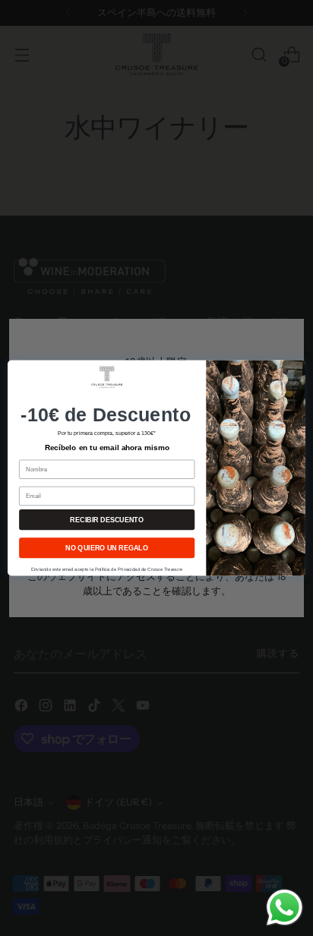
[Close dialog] (295, 370)
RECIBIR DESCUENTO (106, 520)
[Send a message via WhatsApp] (284, 907)
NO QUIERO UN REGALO (106, 548)
